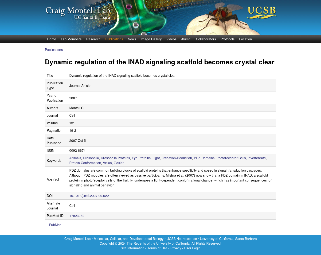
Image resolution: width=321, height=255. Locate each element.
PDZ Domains (204, 157)
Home (51, 39)
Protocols (228, 39)
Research (93, 39)
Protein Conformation (85, 162)
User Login (192, 248)
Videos (171, 39)
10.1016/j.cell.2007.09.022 (89, 195)
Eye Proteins (141, 157)
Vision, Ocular (113, 162)
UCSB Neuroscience (182, 238)
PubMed (55, 224)
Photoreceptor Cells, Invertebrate (241, 157)
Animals (75, 157)
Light (156, 157)
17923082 (76, 215)
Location (245, 39)
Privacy (175, 248)
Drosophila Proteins (115, 157)
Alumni (186, 39)
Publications (114, 39)
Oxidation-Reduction (177, 157)
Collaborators (206, 39)
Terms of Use (157, 248)
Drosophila (91, 157)
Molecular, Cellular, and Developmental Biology (129, 238)
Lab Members (71, 39)
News (132, 39)
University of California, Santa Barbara (228, 238)
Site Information (132, 248)
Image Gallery (151, 39)
